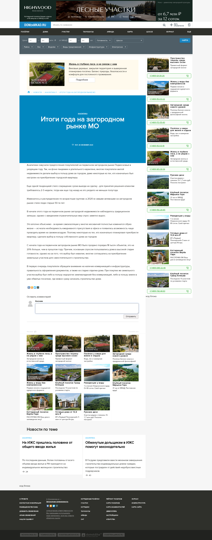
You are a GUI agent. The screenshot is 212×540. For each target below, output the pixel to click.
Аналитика (51, 92)
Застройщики (112, 515)
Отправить (131, 316)
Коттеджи (85, 507)
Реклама (30, 332)
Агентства (110, 519)
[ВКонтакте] (28, 287)
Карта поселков (113, 503)
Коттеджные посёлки (90, 499)
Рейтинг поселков (114, 499)
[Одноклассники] (31, 287)
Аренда (84, 515)
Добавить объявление (28, 511)
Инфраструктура (138, 503)
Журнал (135, 499)
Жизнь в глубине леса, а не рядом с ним (93, 64)
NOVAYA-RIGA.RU (28, 535)
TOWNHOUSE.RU (48, 535)
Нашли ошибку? (26, 519)
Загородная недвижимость (57, 502)
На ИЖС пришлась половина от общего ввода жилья (47, 444)
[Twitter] (34, 287)
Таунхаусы (88, 32)
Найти (185, 40)
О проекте (23, 499)
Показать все (133, 332)
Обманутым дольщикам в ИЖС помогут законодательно (109, 444)
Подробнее (82, 79)
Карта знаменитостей (115, 507)
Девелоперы (111, 511)
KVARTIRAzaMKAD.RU (113, 535)
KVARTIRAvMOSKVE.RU (69, 535)
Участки (84, 503)
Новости (37, 92)
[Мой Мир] (38, 287)
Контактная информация (30, 503)
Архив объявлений (27, 515)
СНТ (82, 519)
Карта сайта (137, 507)
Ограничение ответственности (59, 511)
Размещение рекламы (28, 507)
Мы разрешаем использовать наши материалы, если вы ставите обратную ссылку (60, 515)
